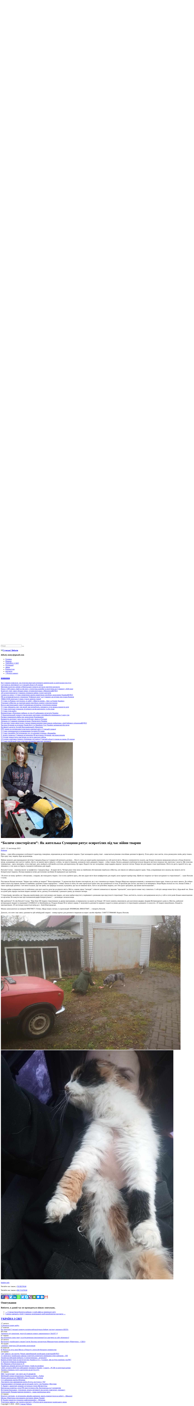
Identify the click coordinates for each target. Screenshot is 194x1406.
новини (5, 678)
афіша (7, 667)
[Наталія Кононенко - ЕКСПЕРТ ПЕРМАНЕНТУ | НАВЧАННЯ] (97, 69)
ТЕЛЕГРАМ (21, 1286)
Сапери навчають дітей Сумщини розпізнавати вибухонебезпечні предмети (35, 1314)
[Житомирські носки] (97, 51)
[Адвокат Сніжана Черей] (97, 34)
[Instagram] (7, 1297)
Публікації (9, 665)
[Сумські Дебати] (9, 650)
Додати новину (11, 673)
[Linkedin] (15, 1297)
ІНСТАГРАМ (22, 1290)
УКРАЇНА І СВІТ (12, 663)
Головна (8, 659)
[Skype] (26, 1297)
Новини (8, 661)
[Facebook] (3, 1297)
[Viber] (30, 1297)
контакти (8, 671)
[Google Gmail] (46, 1297)
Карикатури (10, 669)
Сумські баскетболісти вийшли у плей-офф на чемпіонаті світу (30, 1312)
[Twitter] (11, 1297)
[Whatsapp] (19, 1297)
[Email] (34, 1297)
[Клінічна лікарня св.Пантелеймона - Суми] (97, 17)
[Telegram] (22, 1297)
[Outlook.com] (42, 1297)
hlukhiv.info (5, 1283)
